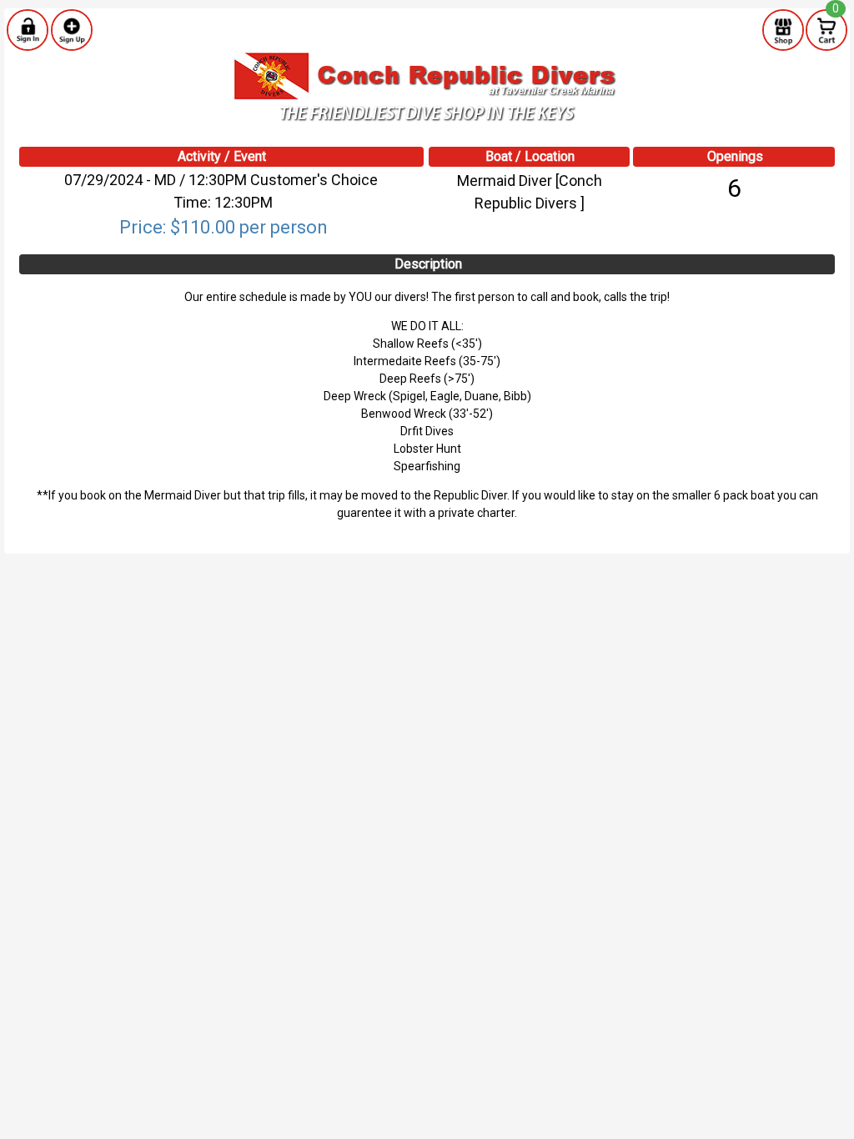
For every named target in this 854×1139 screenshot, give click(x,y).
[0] (826, 29)
